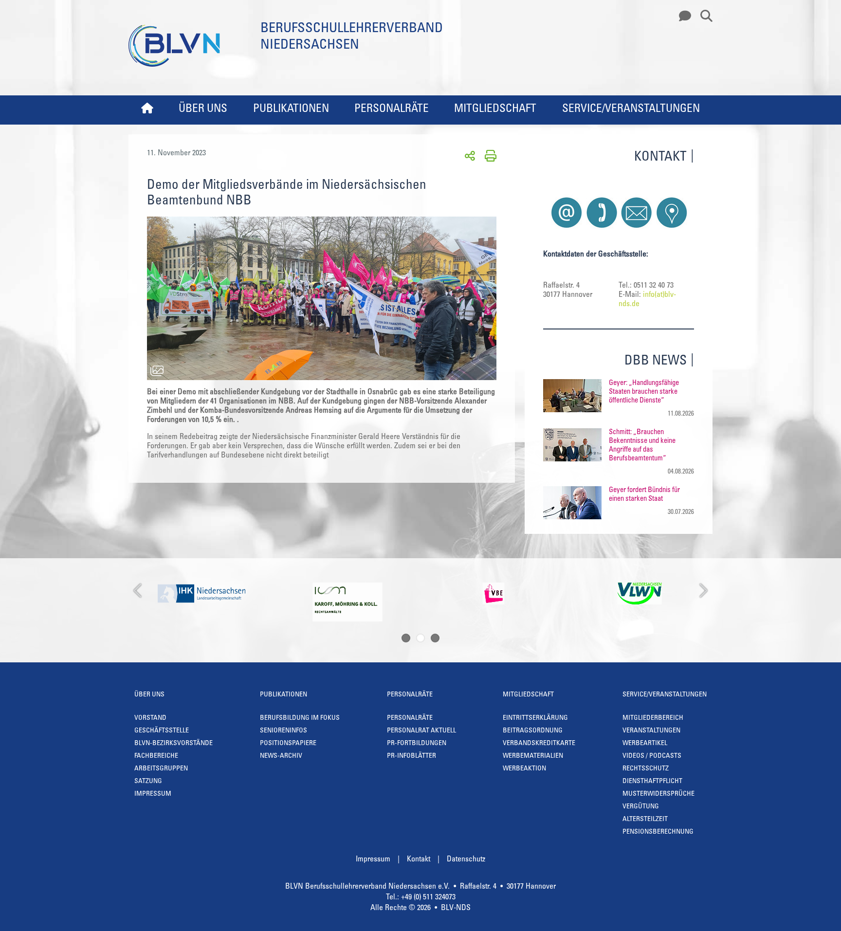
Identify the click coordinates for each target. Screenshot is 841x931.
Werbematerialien (533, 756)
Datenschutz (466, 859)
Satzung (148, 781)
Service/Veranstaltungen (631, 109)
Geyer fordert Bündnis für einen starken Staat (644, 495)
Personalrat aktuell (421, 731)
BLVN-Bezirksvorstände (173, 743)
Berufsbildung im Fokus (300, 718)
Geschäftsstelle (161, 731)
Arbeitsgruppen (161, 769)
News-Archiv (281, 756)
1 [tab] (406, 638)
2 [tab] (420, 638)
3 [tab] (435, 638)
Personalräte (391, 109)
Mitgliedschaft (495, 109)
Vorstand (150, 718)
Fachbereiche (156, 756)
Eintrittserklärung (535, 718)
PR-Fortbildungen (416, 743)
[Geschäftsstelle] (682, 16)
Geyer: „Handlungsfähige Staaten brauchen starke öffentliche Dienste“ (644, 392)
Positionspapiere (288, 743)
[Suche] (703, 16)
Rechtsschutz (645, 769)
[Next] (702, 591)
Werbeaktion (524, 769)
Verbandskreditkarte (539, 743)
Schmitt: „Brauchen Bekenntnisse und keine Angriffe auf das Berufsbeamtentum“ (642, 445)
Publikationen (291, 109)
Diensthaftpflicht (652, 781)
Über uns (203, 109)
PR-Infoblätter (411, 756)
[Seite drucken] (488, 155)
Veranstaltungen (651, 731)
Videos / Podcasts (651, 756)
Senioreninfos (283, 731)
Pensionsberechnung (658, 832)
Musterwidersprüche (658, 794)
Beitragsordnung (533, 731)
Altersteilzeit (645, 819)
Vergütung (640, 806)
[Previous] (138, 591)
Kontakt (418, 859)
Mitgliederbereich (652, 718)
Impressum (152, 794)
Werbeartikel (644, 743)
